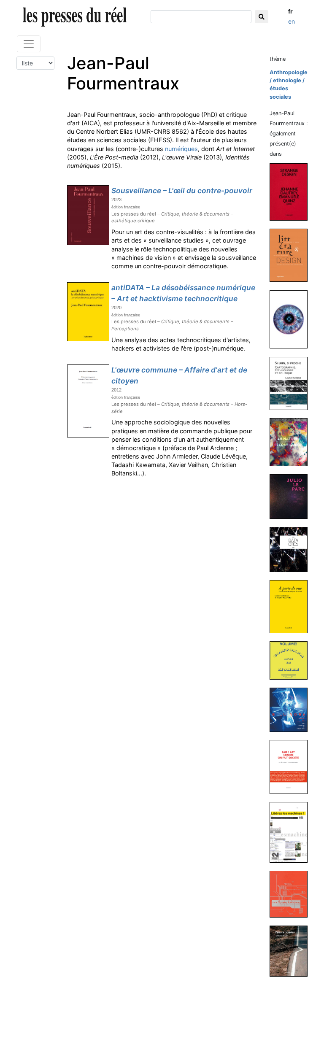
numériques (181, 148)
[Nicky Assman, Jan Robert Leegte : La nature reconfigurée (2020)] (292, 442)
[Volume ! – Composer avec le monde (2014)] (292, 660)
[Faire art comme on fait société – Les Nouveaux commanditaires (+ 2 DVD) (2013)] (292, 767)
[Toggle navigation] (28, 43)
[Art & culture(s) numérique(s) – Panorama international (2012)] (292, 894)
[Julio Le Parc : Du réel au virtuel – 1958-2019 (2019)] (292, 496)
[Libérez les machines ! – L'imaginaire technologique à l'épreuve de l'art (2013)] (292, 832)
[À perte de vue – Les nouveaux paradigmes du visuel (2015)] (292, 606)
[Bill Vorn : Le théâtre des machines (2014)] (292, 709)
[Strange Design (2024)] (292, 191)
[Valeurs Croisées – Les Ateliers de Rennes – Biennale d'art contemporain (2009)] (292, 951)
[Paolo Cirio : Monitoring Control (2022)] (292, 319)
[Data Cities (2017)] (292, 549)
